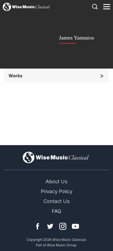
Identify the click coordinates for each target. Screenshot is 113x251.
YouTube (75, 226)
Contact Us (57, 201)
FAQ (56, 211)
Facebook (37, 226)
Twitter (50, 226)
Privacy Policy (56, 191)
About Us (56, 181)
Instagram (62, 226)
